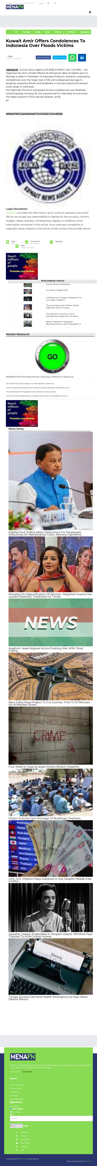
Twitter (23, 1136)
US (13, 32)
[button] (48, 3)
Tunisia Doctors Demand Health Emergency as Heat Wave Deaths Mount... (48, 998)
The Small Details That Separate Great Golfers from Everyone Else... (31, 392)
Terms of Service (17, 1085)
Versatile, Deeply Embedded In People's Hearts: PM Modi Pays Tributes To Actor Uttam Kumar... (50, 935)
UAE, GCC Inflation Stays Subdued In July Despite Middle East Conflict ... (50, 880)
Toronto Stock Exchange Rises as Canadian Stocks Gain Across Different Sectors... (37, 396)
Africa (57, 32)
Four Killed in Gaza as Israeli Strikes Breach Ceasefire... (44, 766)
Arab (37, 32)
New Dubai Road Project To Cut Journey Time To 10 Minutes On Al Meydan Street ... (49, 703)
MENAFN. (22, 1159)
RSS (22, 1150)
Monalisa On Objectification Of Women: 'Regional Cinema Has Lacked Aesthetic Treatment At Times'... (50, 595)
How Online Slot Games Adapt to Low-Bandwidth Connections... (30, 383)
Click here (27, 1072)
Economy (84, 32)
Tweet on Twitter (59, 57)
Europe (26, 32)
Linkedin (24, 1146)
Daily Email (24, 1143)
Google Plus (25, 1139)
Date (10, 56)
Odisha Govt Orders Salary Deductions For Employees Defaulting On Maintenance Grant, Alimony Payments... (46, 533)
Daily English (17, 1109)
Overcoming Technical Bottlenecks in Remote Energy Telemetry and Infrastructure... (38, 388)
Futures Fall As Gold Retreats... (58, 284)
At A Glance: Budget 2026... (57, 290)
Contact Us (14, 1092)
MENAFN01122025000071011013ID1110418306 (34, 113)
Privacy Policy (16, 1088)
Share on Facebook (43, 57)
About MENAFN (17, 1099)
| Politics (70, 32)
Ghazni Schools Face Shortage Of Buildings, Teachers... (45, 818)
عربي (41, 3)
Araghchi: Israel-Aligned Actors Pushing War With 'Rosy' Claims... (46, 649)
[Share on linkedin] (82, 57)
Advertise (14, 1095)
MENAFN (12, 69)
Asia (47, 32)
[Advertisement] (49, 21)
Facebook (24, 1132)
